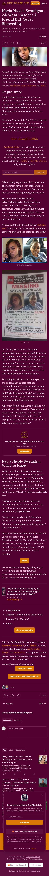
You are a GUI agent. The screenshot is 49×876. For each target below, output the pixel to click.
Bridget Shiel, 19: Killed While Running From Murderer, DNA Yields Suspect (17, 759)
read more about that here (23, 85)
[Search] (44, 750)
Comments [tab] (7, 720)
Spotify (37, 649)
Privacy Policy (36, 842)
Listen (43, 37)
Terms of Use (23, 839)
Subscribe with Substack (26, 831)
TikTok (33, 645)
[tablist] (12, 720)
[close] (42, 795)
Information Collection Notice (17, 842)
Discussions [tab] (20, 750)
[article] (24, 765)
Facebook (6, 645)
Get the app (24, 451)
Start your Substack (18, 865)
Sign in (44, 3)
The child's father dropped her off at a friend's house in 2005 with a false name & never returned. (18, 789)
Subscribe (35, 3)
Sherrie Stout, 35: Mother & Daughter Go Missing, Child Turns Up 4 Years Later (19, 782)
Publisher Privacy (33, 856)
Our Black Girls (11, 147)
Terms (25, 859)
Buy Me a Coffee (38, 160)
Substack (12, 871)
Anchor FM (19, 652)
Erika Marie (11, 597)
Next (41, 703)
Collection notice (35, 859)
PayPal (24, 160)
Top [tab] (4, 750)
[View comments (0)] (12, 43)
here (43, 85)
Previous (9, 703)
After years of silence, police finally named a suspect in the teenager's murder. (16, 766)
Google (5, 652)
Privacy (18, 859)
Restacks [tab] (17, 720)
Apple (30, 649)
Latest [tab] (10, 750)
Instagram (17, 645)
